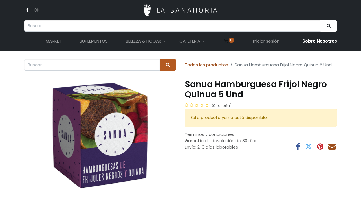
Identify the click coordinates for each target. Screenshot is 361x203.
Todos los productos (206, 65)
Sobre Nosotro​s (319, 41)
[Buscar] (328, 26)
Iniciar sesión (266, 41)
